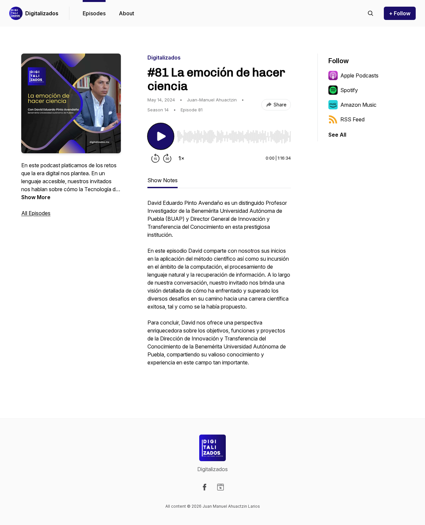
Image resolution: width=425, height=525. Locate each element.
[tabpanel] (219, 290)
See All (337, 134)
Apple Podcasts (359, 75)
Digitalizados (41, 13)
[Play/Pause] (160, 136)
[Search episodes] (370, 13)
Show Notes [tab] (162, 180)
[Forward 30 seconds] (167, 158)
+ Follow (399, 13)
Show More (35, 197)
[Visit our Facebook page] (204, 487)
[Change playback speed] (181, 158)
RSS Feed (352, 119)
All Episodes (35, 213)
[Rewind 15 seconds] (155, 158)
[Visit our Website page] (220, 487)
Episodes (94, 13)
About (126, 13)
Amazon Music (358, 104)
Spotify (349, 90)
